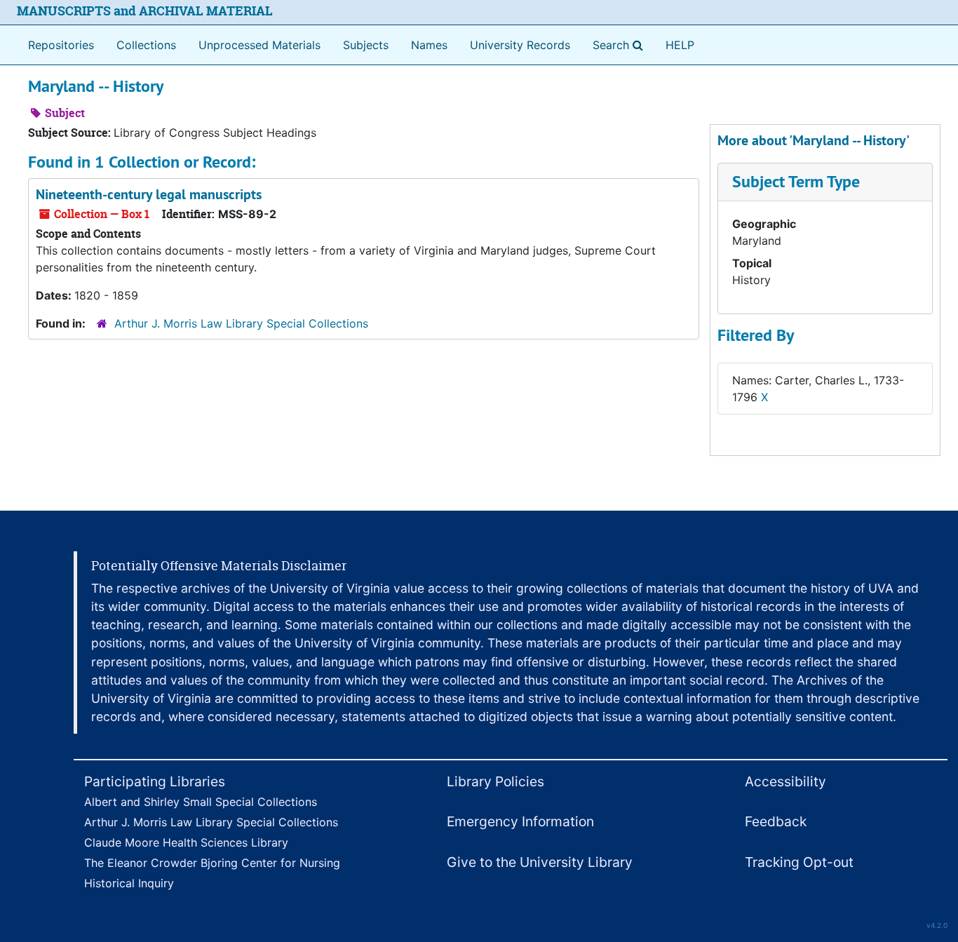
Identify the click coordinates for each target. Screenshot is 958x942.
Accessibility (785, 781)
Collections (146, 45)
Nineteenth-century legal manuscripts (149, 194)
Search (621, 44)
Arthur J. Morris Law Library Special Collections (241, 323)
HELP (680, 45)
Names (429, 45)
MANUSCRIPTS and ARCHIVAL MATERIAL (145, 11)
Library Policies (495, 781)
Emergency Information (520, 821)
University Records (520, 45)
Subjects (366, 45)
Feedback (776, 821)
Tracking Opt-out (799, 862)
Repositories (61, 45)
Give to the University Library (540, 862)
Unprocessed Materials (259, 45)
